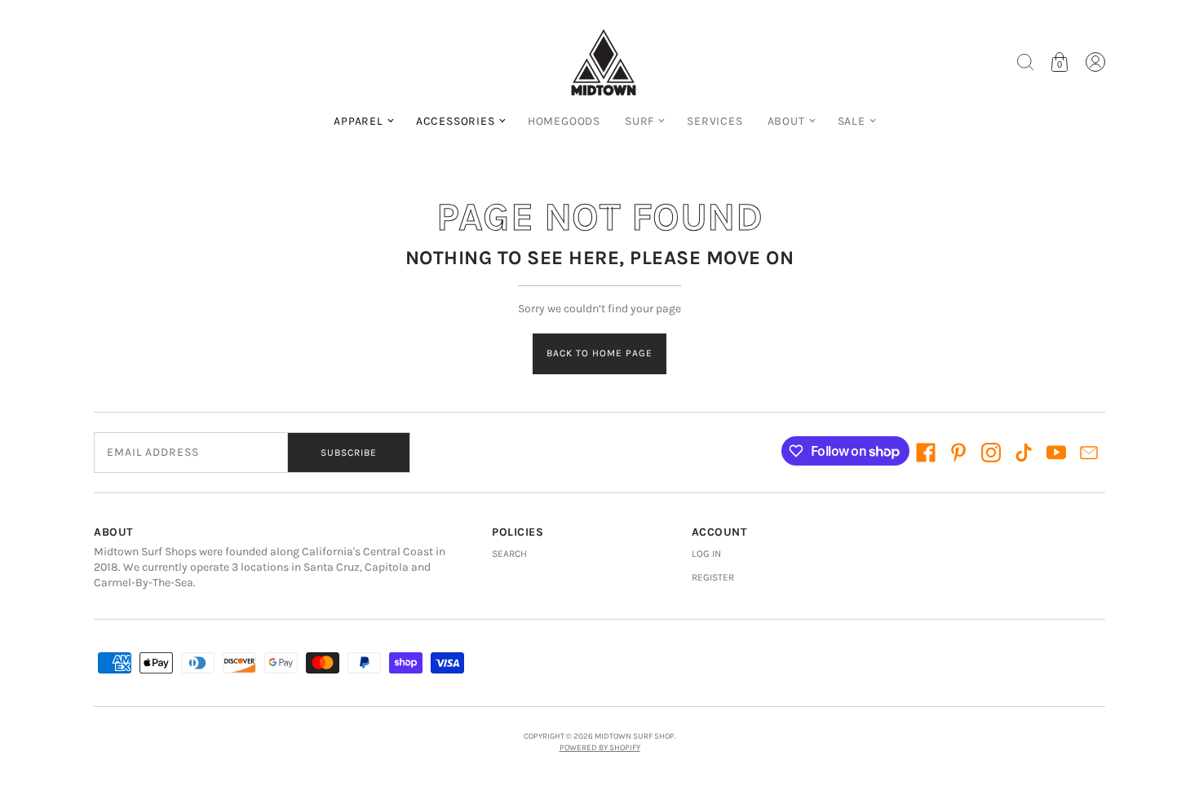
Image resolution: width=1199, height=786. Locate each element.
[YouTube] (1056, 452)
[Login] (1095, 62)
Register (713, 577)
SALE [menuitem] (851, 121)
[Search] (1025, 62)
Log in (706, 553)
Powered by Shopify (600, 748)
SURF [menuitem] (639, 121)
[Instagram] (991, 452)
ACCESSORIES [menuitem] (455, 121)
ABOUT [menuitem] (786, 121)
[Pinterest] (958, 452)
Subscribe (349, 452)
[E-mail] (1089, 452)
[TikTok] (1023, 452)
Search (509, 553)
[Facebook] (926, 452)
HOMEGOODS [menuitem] (564, 121)
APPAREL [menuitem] (358, 121)
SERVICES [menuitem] (714, 121)
